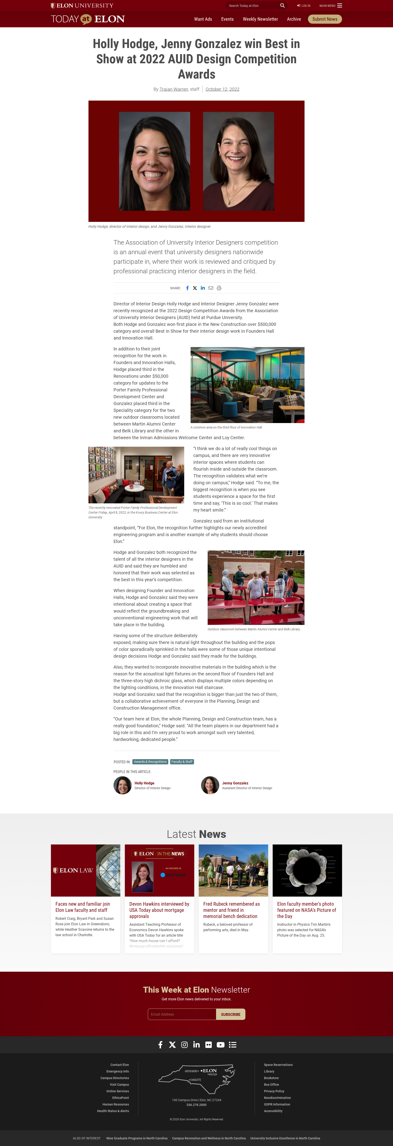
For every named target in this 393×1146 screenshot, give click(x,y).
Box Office (271, 1084)
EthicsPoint (120, 1097)
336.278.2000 (196, 1105)
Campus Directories (115, 1078)
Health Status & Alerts (113, 1111)
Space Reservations (278, 1064)
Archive (294, 19)
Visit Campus (119, 1084)
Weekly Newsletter (260, 19)
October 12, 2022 (222, 89)
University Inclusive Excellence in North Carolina (285, 1138)
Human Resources (116, 1104)
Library (269, 1071)
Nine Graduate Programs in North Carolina (137, 1138)
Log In (306, 5)
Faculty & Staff (181, 762)
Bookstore (271, 1078)
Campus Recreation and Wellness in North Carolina (209, 1138)
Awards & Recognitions (150, 762)
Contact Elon (120, 1064)
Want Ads (203, 19)
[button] (331, 5)
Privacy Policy (274, 1091)
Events (227, 19)
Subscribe (230, 1014)
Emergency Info (117, 1071)
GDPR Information (277, 1104)
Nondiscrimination (277, 1097)
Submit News (325, 19)
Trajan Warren (174, 89)
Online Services (117, 1091)
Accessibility (273, 1111)
